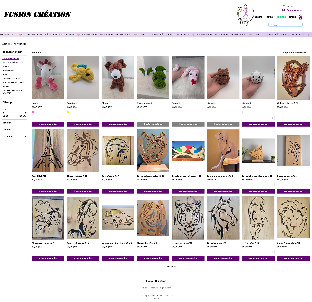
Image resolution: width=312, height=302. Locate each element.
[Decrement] (33, 118)
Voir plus (171, 266)
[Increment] (62, 118)
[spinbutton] (48, 118)
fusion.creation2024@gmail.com (156, 288)
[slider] (3, 112)
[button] (300, 17)
